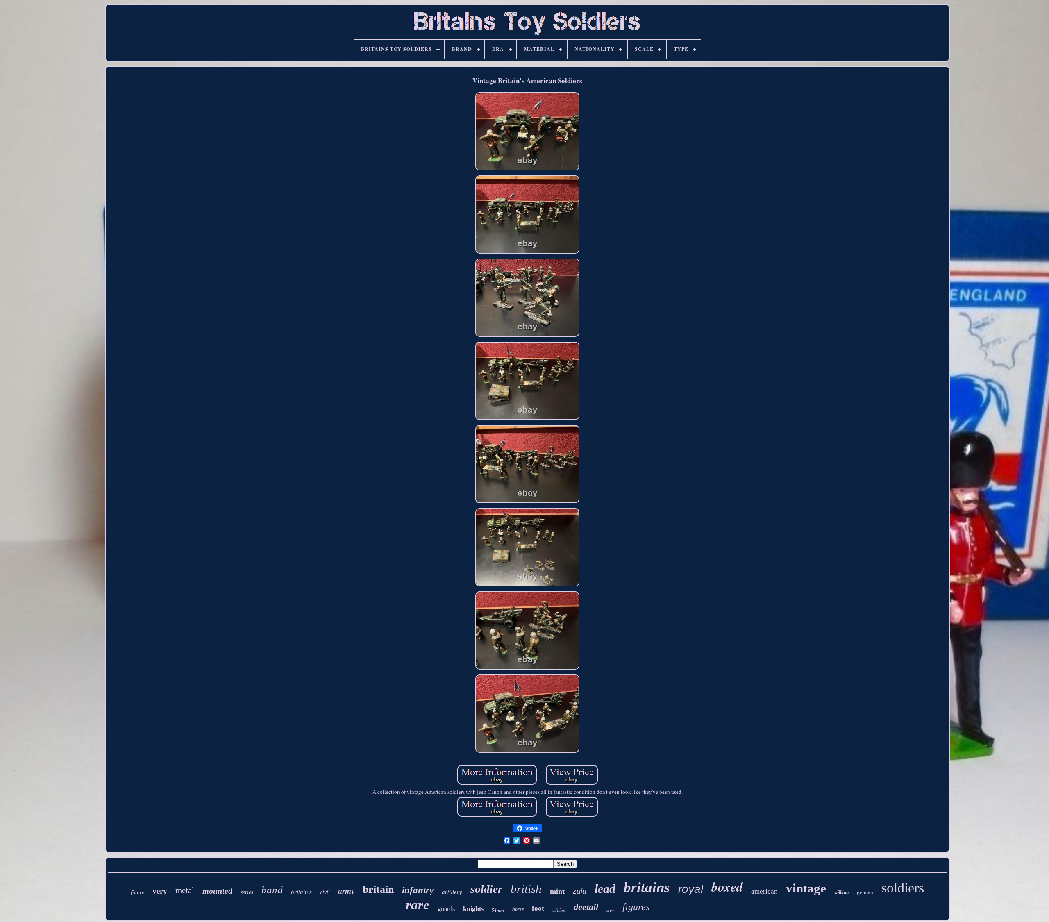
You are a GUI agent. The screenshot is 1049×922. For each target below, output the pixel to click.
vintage (806, 888)
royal (690, 889)
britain (378, 889)
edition (558, 910)
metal (184, 890)
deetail (586, 907)
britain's (301, 892)
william (841, 892)
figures (635, 907)
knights (473, 908)
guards (446, 908)
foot (538, 908)
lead (605, 888)
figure (137, 892)
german (865, 892)
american (764, 891)
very (159, 891)
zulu (579, 891)
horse (518, 909)
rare (417, 904)
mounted (217, 890)
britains (647, 887)
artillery (452, 892)
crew (610, 910)
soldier (486, 889)
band (272, 889)
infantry (418, 890)
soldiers (902, 887)
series (247, 892)
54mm (498, 910)
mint (557, 891)
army (346, 891)
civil (325, 892)
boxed (727, 886)
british (526, 888)
